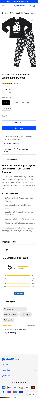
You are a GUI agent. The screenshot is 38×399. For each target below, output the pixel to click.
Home (4, 13)
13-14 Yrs (7, 108)
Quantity (5, 116)
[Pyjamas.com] (19, 6)
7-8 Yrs (6, 103)
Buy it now (19, 128)
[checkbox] (8, 320)
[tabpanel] (19, 326)
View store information (12, 143)
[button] (19, 275)
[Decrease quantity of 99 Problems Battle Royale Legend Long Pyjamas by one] (12, 116)
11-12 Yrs (26, 103)
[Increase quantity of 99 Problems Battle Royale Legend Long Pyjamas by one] (34, 116)
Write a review (19, 293)
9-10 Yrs (15, 103)
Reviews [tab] (10, 302)
